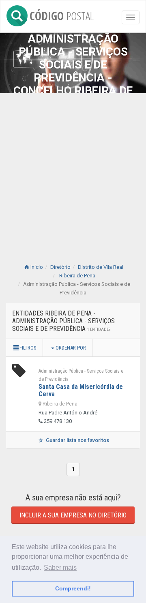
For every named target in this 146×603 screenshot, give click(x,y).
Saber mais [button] (60, 567)
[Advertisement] (73, 170)
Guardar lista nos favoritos (77, 440)
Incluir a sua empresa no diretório (73, 515)
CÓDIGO (62, 14)
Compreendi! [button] (73, 588)
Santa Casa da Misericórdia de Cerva (81, 390)
